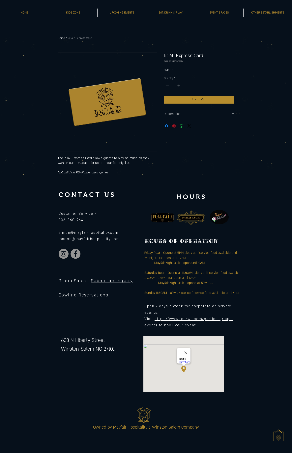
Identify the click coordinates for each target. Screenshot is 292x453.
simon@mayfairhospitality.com (88, 232)
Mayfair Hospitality (130, 427)
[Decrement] (166, 85)
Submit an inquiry (112, 281)
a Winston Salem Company (174, 427)
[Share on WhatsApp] (181, 126)
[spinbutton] (173, 85)
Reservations (93, 295)
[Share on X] (189, 126)
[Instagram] (64, 254)
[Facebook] (75, 254)
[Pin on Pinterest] (174, 126)
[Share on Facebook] (166, 126)
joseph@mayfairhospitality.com (89, 239)
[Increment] (179, 85)
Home (61, 38)
